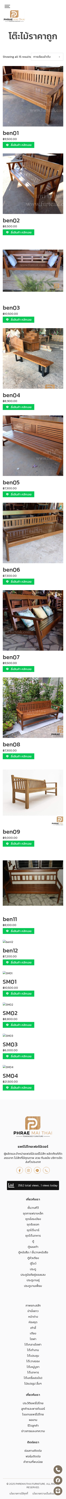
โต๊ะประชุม (33, 1356)
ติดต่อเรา (33, 1442)
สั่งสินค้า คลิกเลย (21, 145)
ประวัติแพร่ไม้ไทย (33, 1403)
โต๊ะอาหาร (33, 1372)
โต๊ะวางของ (33, 1361)
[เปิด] (7, 6)
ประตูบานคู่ (33, 1280)
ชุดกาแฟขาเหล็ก (33, 1213)
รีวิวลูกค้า (33, 1425)
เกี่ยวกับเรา (33, 1199)
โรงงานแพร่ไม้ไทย (33, 1414)
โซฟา (33, 1339)
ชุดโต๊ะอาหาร (33, 1236)
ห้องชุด (33, 1322)
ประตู (33, 1269)
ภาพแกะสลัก (33, 1305)
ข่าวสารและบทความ (33, 1431)
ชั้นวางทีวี (33, 1208)
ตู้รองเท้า (33, 1247)
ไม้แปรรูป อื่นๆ (33, 1383)
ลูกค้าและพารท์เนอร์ (33, 1409)
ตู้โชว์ (33, 1263)
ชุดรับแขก (33, 1224)
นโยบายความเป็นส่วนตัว (44, 1493)
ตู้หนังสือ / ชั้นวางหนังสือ (33, 1252)
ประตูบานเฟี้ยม (33, 1286)
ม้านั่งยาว (32, 1311)
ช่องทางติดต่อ (33, 1451)
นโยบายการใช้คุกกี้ (19, 1493)
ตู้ (33, 1241)
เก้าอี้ (33, 1328)
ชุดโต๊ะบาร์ (33, 1230)
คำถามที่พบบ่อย (33, 1462)
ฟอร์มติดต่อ (33, 1456)
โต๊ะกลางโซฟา (33, 1344)
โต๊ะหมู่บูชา (33, 1367)
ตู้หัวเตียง (33, 1258)
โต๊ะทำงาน (33, 1350)
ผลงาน (33, 1420)
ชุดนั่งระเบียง (33, 1219)
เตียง (33, 1333)
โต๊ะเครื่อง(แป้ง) (33, 1378)
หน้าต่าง (33, 1317)
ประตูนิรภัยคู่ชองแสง (33, 1275)
